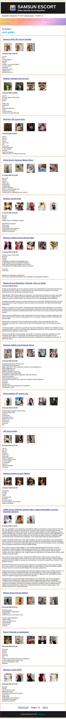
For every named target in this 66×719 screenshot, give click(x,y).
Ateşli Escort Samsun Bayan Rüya (18, 160)
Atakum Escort (21, 19)
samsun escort (29, 16)
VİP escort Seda (10, 431)
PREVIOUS (23, 707)
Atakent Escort (48, 19)
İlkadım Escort (5, 23)
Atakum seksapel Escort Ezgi (16, 78)
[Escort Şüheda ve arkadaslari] (8, 640)
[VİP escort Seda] (8, 439)
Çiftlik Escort (58, 19)
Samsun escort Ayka (12, 199)
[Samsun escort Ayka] (8, 206)
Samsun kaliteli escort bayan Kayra (18, 345)
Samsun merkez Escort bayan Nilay (18, 238)
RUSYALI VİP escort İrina (14, 119)
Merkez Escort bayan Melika (15, 593)
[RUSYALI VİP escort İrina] (8, 127)
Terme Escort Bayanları (35, 19)
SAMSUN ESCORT (37, 6)
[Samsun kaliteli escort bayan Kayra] (8, 353)
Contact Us (13, 16)
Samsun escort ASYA (12, 670)
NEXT (45, 707)
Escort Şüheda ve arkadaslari (16, 632)
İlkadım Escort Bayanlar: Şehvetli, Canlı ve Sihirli (24, 283)
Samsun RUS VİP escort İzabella (17, 39)
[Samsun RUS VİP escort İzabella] (8, 47)
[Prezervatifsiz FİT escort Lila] (8, 401)
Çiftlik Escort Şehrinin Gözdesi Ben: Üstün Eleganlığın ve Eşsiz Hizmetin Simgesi (30, 511)
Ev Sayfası (5, 16)
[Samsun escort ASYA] (8, 677)
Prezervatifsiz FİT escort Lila (15, 394)
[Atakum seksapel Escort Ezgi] (8, 86)
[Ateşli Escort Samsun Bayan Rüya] (8, 168)
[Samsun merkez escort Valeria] (8, 481)
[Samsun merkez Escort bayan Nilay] (8, 246)
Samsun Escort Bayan (8, 19)
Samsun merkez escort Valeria (16, 473)
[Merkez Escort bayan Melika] (8, 601)
